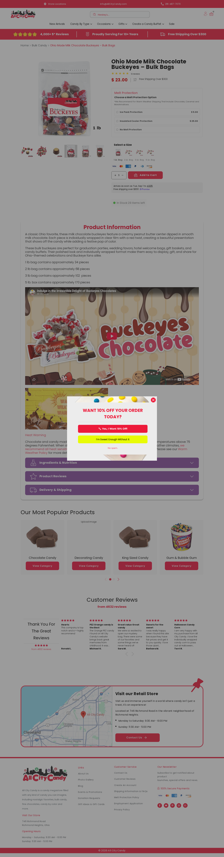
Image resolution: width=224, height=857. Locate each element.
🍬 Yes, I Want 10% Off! (112, 428)
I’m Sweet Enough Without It (113, 439)
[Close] (153, 400)
